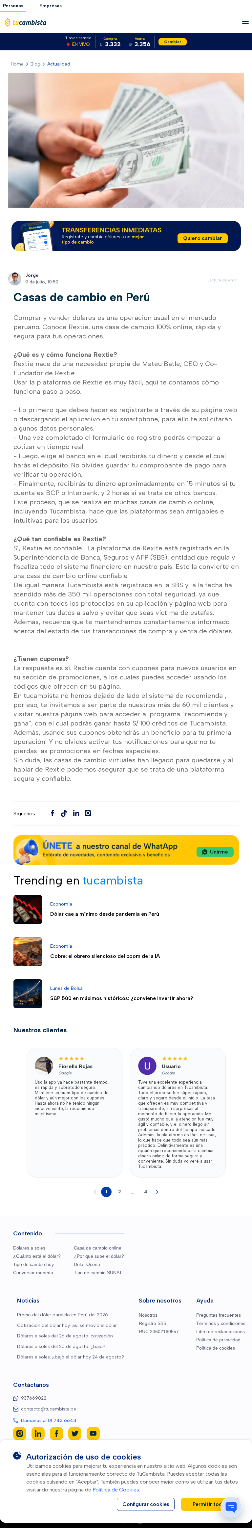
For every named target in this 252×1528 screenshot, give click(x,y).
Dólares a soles (29, 1248)
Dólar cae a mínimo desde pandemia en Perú (104, 914)
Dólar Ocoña (87, 1264)
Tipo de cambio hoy (33, 1264)
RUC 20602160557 (159, 1331)
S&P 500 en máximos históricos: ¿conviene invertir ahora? (121, 998)
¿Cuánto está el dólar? (37, 1256)
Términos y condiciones (220, 1323)
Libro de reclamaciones (220, 1331)
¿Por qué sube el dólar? (99, 1256)
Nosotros (148, 1315)
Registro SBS (152, 1323)
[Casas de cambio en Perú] (64, 813)
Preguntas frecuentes (218, 1315)
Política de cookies (215, 1348)
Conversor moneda (33, 1272)
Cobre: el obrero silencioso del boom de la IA (105, 956)
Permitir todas (210, 1504)
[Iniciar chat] (231, 1506)
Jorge (32, 275)
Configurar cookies (145, 1504)
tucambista (42, 695)
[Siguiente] (157, 1192)
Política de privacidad (218, 1339)
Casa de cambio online (97, 1248)
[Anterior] (95, 1192)
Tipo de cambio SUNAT (98, 1272)
